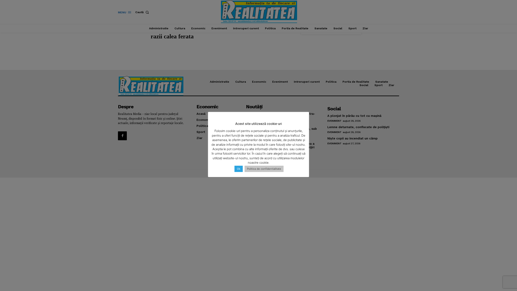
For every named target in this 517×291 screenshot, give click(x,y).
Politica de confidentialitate (264, 168)
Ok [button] (238, 168)
